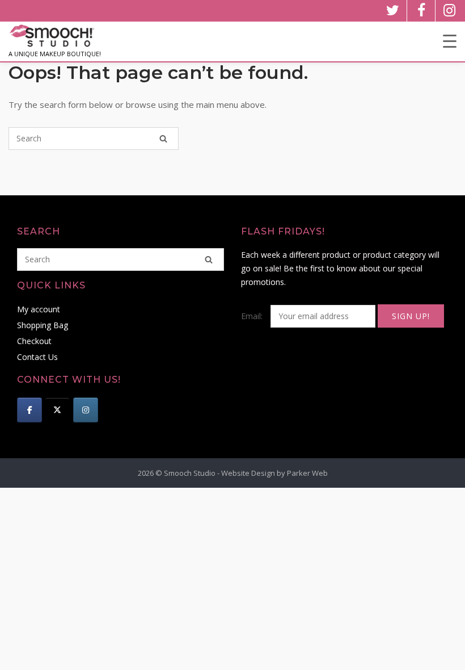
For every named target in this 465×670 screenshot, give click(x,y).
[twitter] (393, 11)
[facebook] (421, 11)
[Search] (163, 138)
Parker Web (307, 473)
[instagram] (449, 11)
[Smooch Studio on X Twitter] (57, 409)
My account (38, 309)
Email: (253, 316)
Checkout (34, 341)
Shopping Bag (42, 325)
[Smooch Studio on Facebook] (29, 409)
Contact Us (37, 356)
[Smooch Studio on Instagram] (85, 409)
